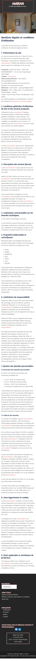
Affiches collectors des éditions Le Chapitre (15, 597)
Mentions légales (18, 654)
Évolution (6, 612)
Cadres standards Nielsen (10, 594)
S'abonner (10, 654)
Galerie (5, 614)
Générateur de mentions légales (22, 101)
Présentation (7, 610)
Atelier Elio (5, 599)
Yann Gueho (12, 76)
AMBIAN (18, 3)
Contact (5, 616)
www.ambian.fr (6, 63)
